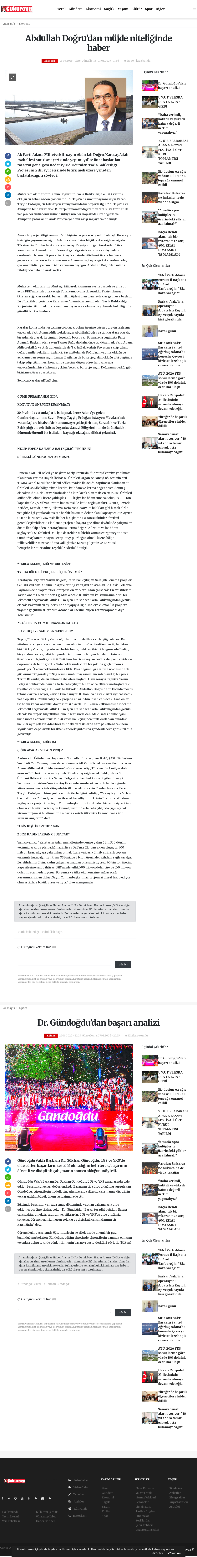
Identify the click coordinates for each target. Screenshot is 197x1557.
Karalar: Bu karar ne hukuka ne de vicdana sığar (171, 197)
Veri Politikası (11, 1521)
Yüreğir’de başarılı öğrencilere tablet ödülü (172, 421)
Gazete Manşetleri (147, 1529)
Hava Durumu (145, 1488)
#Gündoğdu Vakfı (29, 1284)
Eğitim (23, 1008)
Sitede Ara (176, 1488)
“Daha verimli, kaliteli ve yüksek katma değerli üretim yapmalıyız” (171, 123)
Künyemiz (80, 1508)
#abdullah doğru (52, 932)
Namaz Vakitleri (146, 1497)
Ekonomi (93, 9)
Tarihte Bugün (145, 1511)
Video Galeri (81, 1487)
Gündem (76, 9)
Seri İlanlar (143, 1520)
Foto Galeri (80, 1480)
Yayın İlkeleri (10, 1516)
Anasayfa (9, 23)
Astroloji (174, 1506)
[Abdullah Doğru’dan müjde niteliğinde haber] (69, 107)
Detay (159, 1553)
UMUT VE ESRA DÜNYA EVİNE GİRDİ (170, 102)
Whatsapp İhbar (46, 1516)
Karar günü (167, 331)
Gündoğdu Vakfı (30, 1181)
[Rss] (37, 1498)
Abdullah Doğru (91, 689)
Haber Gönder (45, 1521)
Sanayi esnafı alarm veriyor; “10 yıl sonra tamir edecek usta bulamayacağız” (172, 443)
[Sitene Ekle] (51, 1498)
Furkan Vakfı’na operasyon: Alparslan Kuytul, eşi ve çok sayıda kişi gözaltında (171, 310)
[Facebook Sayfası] (4, 1498)
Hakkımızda (10, 1512)
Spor (149, 9)
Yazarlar (78, 1494)
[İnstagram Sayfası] (17, 1498)
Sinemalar (142, 1516)
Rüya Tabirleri (178, 1502)
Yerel (61, 9)
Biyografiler (177, 1497)
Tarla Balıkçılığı (88, 194)
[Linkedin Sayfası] (30, 1498)
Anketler (175, 1493)
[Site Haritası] (44, 1498)
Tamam (175, 1553)
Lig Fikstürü (144, 1506)
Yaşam (123, 9)
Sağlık (109, 9)
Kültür (136, 9)
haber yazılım (9, 1551)
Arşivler (78, 1501)
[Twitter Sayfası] (10, 1498)
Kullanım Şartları (47, 1512)
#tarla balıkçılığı (28, 932)
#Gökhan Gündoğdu (56, 1284)
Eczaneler (142, 1502)
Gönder (123, 964)
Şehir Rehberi (144, 1525)
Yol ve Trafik (144, 1493)
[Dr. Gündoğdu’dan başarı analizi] (69, 1097)
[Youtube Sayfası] (24, 1498)
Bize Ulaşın (79, 1515)
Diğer (160, 9)
